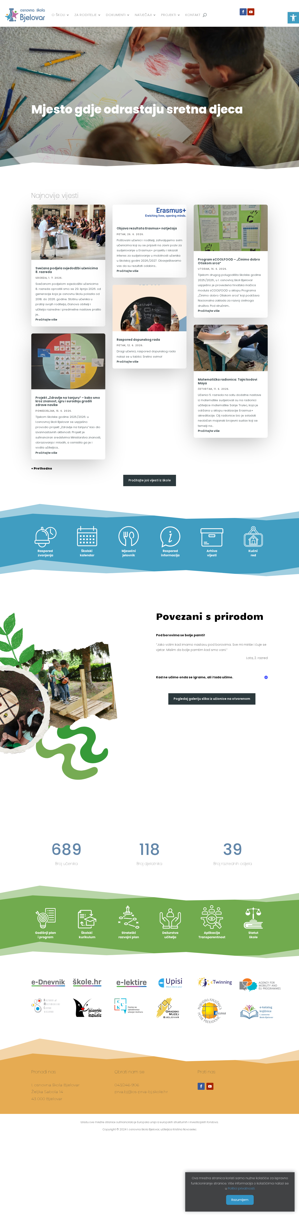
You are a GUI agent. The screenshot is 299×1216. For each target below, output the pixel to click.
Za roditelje (85, 14)
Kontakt (193, 14)
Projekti (168, 14)
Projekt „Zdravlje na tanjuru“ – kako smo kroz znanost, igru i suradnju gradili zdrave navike (67, 401)
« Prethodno (41, 468)
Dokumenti (116, 14)
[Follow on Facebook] (243, 11)
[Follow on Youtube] (250, 11)
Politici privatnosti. (241, 1188)
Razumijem (239, 1199)
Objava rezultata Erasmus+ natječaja (147, 228)
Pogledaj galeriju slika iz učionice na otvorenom (212, 699)
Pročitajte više (46, 319)
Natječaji (143, 14)
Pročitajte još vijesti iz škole (149, 480)
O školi (58, 14)
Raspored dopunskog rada (138, 339)
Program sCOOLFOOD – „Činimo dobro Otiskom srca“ (229, 261)
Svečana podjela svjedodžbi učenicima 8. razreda (66, 270)
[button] (293, 17)
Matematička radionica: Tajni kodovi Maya (227, 381)
